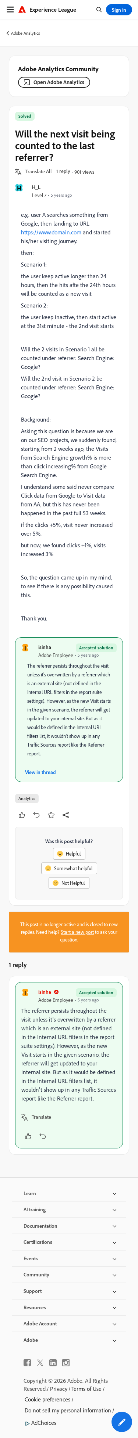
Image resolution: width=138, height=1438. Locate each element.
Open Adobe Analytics (58, 82)
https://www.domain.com (51, 232)
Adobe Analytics (25, 33)
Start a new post (77, 932)
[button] (38, 171)
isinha (44, 647)
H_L (36, 187)
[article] (69, 1065)
